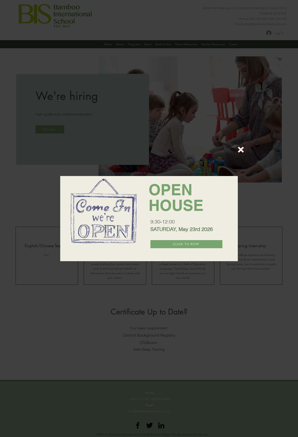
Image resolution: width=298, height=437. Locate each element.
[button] (241, 150)
